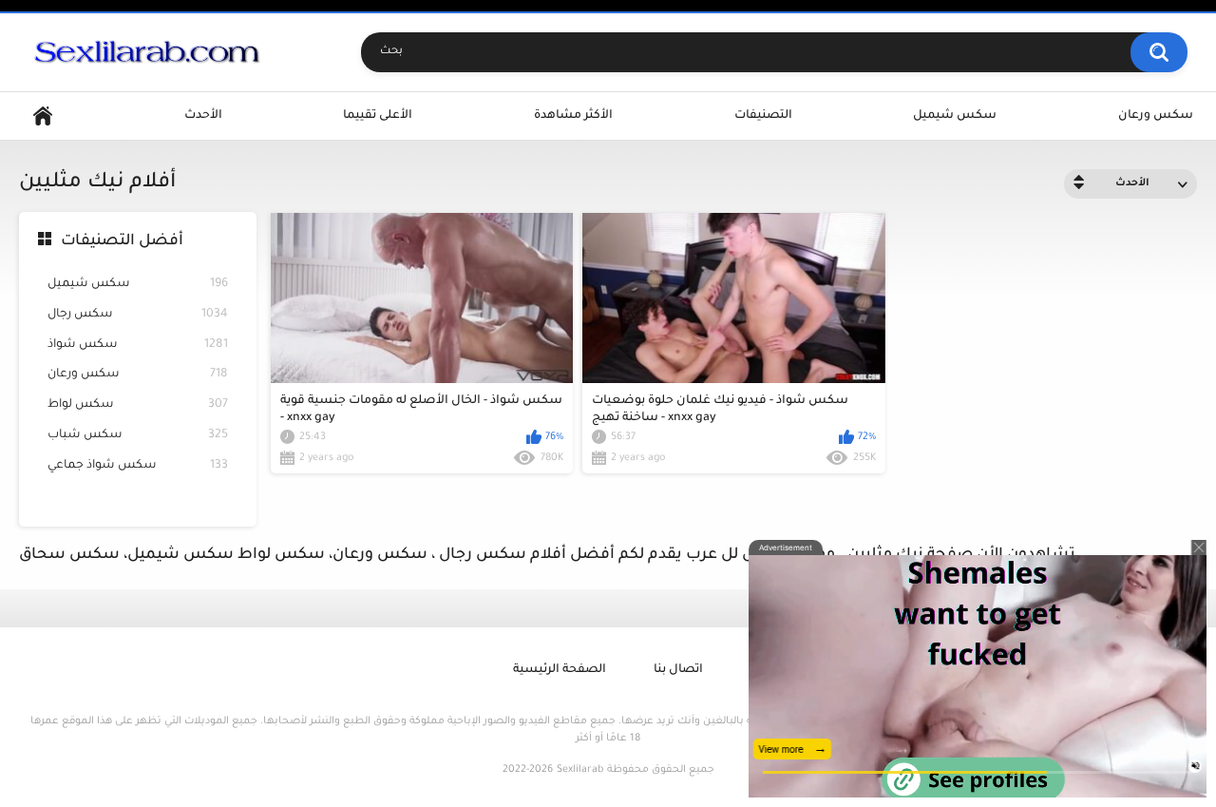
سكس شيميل (955, 116)
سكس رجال (138, 314)
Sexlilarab (580, 770)
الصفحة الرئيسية (559, 670)
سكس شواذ (138, 345)
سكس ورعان (1155, 116)
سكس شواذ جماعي (138, 465)
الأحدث (203, 116)
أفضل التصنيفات (122, 241)
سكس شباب (138, 435)
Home (42, 116)
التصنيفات (763, 116)
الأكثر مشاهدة (573, 116)
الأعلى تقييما (377, 116)
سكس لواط (138, 405)
